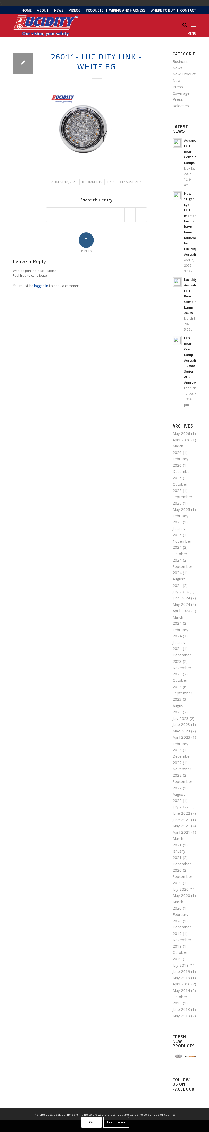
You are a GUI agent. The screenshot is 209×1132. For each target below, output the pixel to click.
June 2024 (181, 597)
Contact (188, 10)
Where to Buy (163, 10)
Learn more (116, 1122)
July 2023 (181, 718)
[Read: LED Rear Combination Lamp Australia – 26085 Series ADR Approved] (177, 340)
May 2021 (181, 825)
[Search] (182, 25)
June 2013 (181, 1009)
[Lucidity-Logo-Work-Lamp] (46, 25)
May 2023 (181, 730)
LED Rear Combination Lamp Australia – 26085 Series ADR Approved (194, 360)
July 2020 (181, 889)
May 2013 (181, 1015)
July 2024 (181, 591)
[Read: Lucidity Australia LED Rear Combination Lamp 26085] (177, 282)
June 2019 (181, 971)
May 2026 (181, 433)
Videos (75, 10)
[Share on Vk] (118, 215)
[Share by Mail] (141, 215)
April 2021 (181, 832)
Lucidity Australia (127, 182)
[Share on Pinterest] (85, 215)
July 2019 (181, 965)
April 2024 (181, 610)
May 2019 (181, 977)
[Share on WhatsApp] (74, 215)
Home (27, 10)
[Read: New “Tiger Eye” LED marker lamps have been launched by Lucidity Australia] (177, 195)
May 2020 (181, 895)
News (58, 10)
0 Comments (92, 182)
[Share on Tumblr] (107, 215)
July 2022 (181, 806)
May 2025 (181, 509)
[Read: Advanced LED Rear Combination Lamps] (177, 143)
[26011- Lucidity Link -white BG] (23, 63)
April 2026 (181, 439)
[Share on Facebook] (52, 215)
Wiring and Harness (127, 10)
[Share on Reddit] (130, 215)
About (43, 10)
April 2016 (181, 984)
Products (95, 10)
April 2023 (181, 737)
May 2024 (181, 604)
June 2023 (181, 724)
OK (91, 1122)
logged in (41, 286)
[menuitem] (26, 10)
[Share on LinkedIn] (96, 215)
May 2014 (181, 990)
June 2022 (181, 813)
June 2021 (181, 819)
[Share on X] (63, 215)
